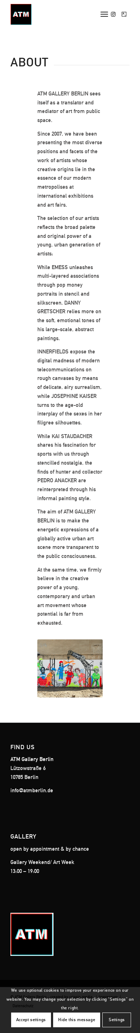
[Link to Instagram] (113, 14)
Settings (117, 1019)
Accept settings (31, 1019)
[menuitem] (104, 14)
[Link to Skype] (124, 14)
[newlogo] (58, 14)
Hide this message (76, 1019)
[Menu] (104, 14)
